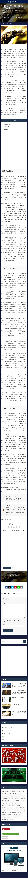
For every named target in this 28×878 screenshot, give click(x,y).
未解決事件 (16, 810)
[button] (6, 587)
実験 (11, 803)
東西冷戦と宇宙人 (8, 124)
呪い (23, 798)
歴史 (4, 736)
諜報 (4, 817)
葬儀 (20, 814)
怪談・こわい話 (6, 733)
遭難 (14, 817)
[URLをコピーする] (21, 587)
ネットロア (13, 796)
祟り (24, 812)
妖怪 (22, 800)
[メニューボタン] (26, 1)
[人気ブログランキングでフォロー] (10, 834)
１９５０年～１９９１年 (10, 129)
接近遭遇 (19, 805)
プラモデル (21, 796)
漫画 (23, 810)
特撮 (4, 812)
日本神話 (21, 807)
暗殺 (9, 810)
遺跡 (19, 817)
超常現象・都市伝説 (5, 10)
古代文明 (17, 798)
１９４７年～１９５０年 (10, 127)
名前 (4, 624)
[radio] (9, 527)
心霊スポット (17, 803)
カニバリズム (20, 791)
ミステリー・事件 (7, 730)
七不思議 (4, 798)
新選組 (15, 807)
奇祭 (12, 800)
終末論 (4, 814)
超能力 (9, 817)
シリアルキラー (17, 793)
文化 (9, 807)
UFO (12, 10)
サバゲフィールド (7, 793)
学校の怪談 (5, 803)
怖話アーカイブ (6, 805)
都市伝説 (5, 819)
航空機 (15, 814)
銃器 (11, 819)
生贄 (9, 812)
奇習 (17, 800)
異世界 (14, 812)
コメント (5, 603)
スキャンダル (5, 796)
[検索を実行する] (24, 641)
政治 (4, 807)
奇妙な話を (5, 800)
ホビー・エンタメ (7, 739)
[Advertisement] (14, 150)
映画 (4, 810)
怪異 (13, 805)
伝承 (11, 798)
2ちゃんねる (5, 791)
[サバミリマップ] (14, 1)
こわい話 (13, 791)
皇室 (19, 812)
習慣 (9, 814)
